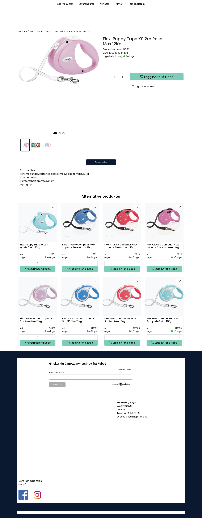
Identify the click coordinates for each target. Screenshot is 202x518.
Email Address (56, 372)
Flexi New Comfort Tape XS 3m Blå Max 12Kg (78, 320)
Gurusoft (101, 512)
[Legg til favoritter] (53, 207)
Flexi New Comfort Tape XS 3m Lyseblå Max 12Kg (163, 320)
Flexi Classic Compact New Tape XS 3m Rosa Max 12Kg (163, 246)
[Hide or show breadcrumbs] (94, 31)
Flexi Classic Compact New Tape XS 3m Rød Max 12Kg (120, 246)
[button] (55, 133)
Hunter (119, 3)
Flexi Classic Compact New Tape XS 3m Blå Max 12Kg (78, 246)
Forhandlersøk (137, 3)
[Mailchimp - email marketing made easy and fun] (121, 384)
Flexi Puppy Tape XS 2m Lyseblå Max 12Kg (34, 246)
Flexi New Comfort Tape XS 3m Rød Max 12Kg (120, 320)
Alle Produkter (65, 3)
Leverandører (86, 3)
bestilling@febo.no (136, 416)
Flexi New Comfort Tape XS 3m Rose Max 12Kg (36, 320)
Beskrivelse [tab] (101, 162)
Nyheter (104, 3)
